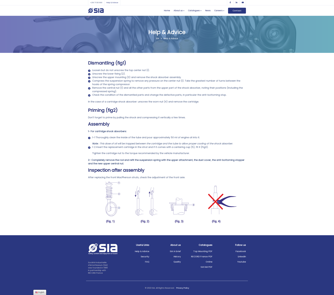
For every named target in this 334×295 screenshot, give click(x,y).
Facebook (240, 251)
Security (145, 256)
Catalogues (194, 10)
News (208, 10)
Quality (177, 261)
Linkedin (242, 256)
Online (209, 261)
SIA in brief (175, 251)
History (177, 256)
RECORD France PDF (201, 256)
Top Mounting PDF (202, 251)
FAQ (147, 261)
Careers (218, 10)
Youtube (241, 261)
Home (167, 10)
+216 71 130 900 (96, 2)
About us (178, 10)
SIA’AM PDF (206, 267)
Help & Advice (112, 2)
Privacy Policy (182, 288)
